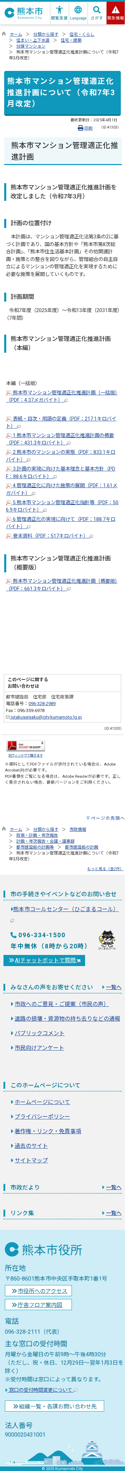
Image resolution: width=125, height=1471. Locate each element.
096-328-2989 (42, 703)
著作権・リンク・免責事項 (48, 1131)
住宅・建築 (71, 40)
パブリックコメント (40, 1033)
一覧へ (114, 987)
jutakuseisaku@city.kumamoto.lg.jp (46, 717)
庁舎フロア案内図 (40, 1305)
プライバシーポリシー (42, 1116)
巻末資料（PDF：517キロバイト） (50, 536)
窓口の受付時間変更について (41, 1390)
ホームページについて (42, 1102)
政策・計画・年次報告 (37, 835)
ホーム (16, 34)
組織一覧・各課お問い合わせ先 (58, 1406)
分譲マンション (30, 46)
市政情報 (77, 829)
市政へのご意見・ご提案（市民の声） (62, 1004)
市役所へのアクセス (42, 1291)
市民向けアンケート (39, 1048)
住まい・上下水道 (33, 40)
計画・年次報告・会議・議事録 (45, 841)
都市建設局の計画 (81, 847)
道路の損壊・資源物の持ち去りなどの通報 (67, 1018)
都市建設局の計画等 (35, 847)
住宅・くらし (81, 34)
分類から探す (45, 34)
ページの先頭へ (108, 818)
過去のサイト (31, 1146)
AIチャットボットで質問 (46, 960)
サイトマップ (31, 1160)
